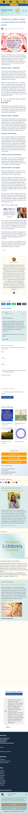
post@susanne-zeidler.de (7, 600)
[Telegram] (9, 304)
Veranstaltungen (7, 582)
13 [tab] (9, 729)
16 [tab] (15, 729)
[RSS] (14, 482)
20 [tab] (22, 729)
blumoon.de (6, 241)
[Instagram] (6, 482)
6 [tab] (15, 727)
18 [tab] (19, 729)
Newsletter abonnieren (5, 751)
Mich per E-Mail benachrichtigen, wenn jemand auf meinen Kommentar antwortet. (14, 371)
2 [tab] (7, 727)
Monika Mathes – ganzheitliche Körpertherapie (12, 490)
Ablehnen (14, 808)
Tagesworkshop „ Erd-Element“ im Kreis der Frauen (13, 584)
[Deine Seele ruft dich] (21, 433)
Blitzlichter (2, 783)
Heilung (2, 774)
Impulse (2, 777)
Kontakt (2, 747)
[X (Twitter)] (8, 482)
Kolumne (2, 778)
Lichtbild (2, 785)
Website (3, 364)
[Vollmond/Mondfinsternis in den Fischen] (7, 415)
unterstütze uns (14, 5)
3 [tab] (9, 727)
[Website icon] (14, 293)
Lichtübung (2, 780)
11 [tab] (5, 729)
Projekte (2, 770)
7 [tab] (17, 727)
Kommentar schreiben (6, 375)
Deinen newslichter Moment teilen (14, 694)
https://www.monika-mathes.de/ (9, 525)
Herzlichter (2, 775)
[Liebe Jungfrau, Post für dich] (21, 415)
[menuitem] (3, 2)
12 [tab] (7, 729)
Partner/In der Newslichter (11, 488)
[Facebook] (3, 304)
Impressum (22, 811)
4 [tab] (11, 727)
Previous (2, 712)
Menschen (2, 772)
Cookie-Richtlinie (6, 811)
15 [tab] (13, 729)
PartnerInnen (11, 2)
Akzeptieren (14, 804)
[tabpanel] (14, 712)
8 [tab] (19, 727)
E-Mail (2, 358)
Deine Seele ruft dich (19, 441)
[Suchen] (23, 10)
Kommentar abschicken (7, 397)
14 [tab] (11, 729)
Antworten (23, 313)
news (3, 250)
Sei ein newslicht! (17, 2)
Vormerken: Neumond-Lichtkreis (10, 561)
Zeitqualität (22, 28)
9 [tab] (20, 727)
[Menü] (26, 11)
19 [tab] (20, 729)
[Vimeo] (11, 482)
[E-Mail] (19, 304)
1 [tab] (5, 727)
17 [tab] (17, 729)
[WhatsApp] (14, 304)
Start (4, 2)
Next (25, 712)
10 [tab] (22, 727)
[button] (26, 794)
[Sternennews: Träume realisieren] (7, 433)
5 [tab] (13, 727)
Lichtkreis (24, 2)
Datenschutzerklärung (15, 811)
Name (2, 351)
